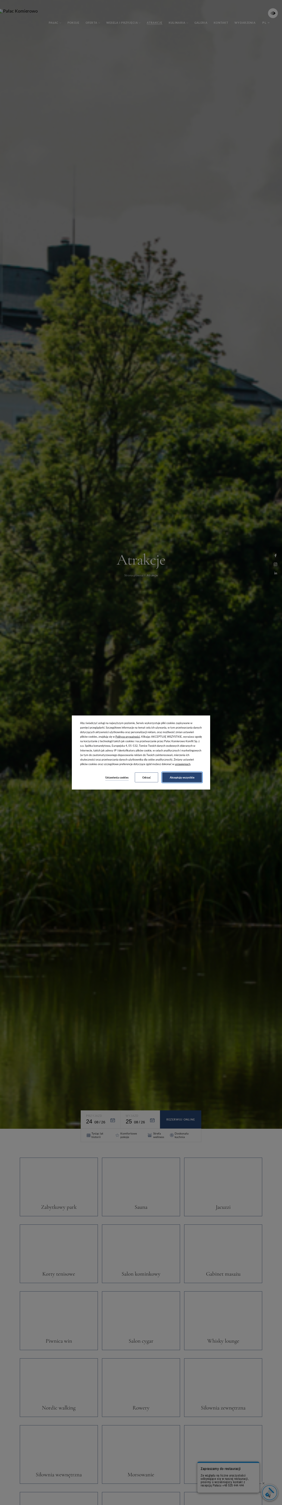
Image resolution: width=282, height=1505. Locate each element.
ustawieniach (182, 763)
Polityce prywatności (127, 736)
